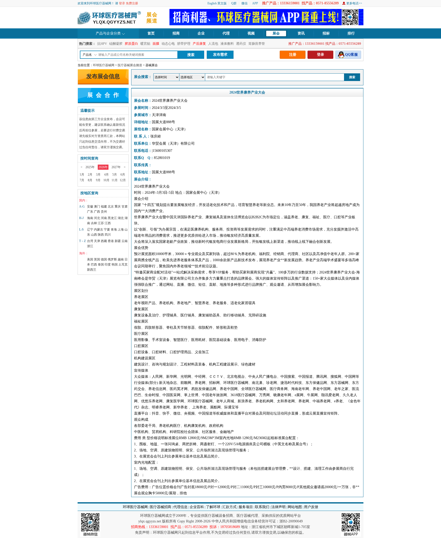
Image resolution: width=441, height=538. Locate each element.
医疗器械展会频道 (130, 65)
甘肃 (124, 206)
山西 (94, 234)
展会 (276, 33)
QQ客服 (351, 54)
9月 (98, 180)
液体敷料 (227, 43)
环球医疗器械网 (103, 65)
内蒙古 (98, 229)
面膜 (156, 43)
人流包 (213, 43)
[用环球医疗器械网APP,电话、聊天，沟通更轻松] (266, 24)
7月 (82, 180)
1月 (82, 174)
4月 (106, 174)
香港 (111, 241)
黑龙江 (112, 218)
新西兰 (91, 269)
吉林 (94, 223)
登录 (122, 3)
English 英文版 (217, 3)
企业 (201, 33)
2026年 (103, 167)
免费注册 (132, 3)
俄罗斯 (112, 259)
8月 (90, 180)
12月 (123, 180)
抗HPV (102, 43)
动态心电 (168, 43)
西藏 (104, 241)
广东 (90, 211)
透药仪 (241, 43)
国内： (83, 200)
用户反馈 (311, 507)
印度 (108, 264)
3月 (98, 174)
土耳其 (123, 264)
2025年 (90, 167)
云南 (124, 241)
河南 (104, 218)
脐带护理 (183, 43)
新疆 (118, 241)
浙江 (90, 246)
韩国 (115, 264)
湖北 (121, 218)
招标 (326, 33)
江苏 (101, 223)
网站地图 (295, 507)
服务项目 (246, 507)
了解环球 (213, 507)
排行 (351, 33)
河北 (97, 218)
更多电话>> (354, 3)
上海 (121, 229)
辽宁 (90, 229)
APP (255, 3)
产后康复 (199, 43)
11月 (115, 180)
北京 (111, 206)
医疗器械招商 (160, 507)
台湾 (90, 241)
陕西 (101, 234)
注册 (292, 54)
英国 (97, 259)
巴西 (94, 264)
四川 (108, 234)
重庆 (118, 206)
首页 (151, 33)
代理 (226, 33)
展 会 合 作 (103, 95)
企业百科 (197, 507)
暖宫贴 (145, 43)
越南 (121, 259)
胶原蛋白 (131, 43)
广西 (97, 211)
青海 (114, 229)
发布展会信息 (103, 76)
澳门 (97, 206)
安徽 (90, 206)
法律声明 (278, 507)
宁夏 (107, 229)
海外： (83, 253)
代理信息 (180, 507)
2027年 (116, 167)
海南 (90, 218)
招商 (176, 33)
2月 (90, 174)
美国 (90, 259)
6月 (122, 174)
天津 (97, 241)
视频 (251, 33)
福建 (104, 206)
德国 (104, 259)
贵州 (104, 211)
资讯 (301, 33)
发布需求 (220, 54)
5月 (114, 174)
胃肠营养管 (256, 43)
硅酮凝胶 (115, 43)
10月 (106, 180)
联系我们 (262, 507)
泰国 (101, 264)
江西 (108, 223)
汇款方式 (229, 507)
